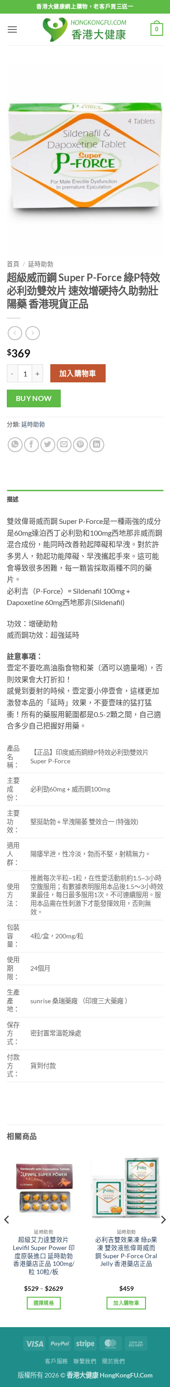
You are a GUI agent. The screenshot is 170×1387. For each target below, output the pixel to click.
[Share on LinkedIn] (96, 444)
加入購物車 (78, 373)
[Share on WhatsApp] (15, 444)
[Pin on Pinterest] (80, 444)
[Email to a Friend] (64, 444)
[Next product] (15, 333)
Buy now (34, 398)
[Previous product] (32, 333)
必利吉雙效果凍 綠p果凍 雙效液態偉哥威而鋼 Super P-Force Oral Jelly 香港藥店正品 (126, 1251)
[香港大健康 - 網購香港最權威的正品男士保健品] (85, 29)
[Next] (162, 1238)
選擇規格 (44, 1303)
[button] (12, 29)
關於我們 (113, 1361)
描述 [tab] (13, 499)
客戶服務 (56, 1361)
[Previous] (7, 1238)
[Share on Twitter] (47, 444)
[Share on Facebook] (31, 444)
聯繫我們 (84, 1361)
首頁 (13, 264)
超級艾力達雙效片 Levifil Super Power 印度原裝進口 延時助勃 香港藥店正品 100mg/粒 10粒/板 (44, 1255)
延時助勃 (40, 264)
